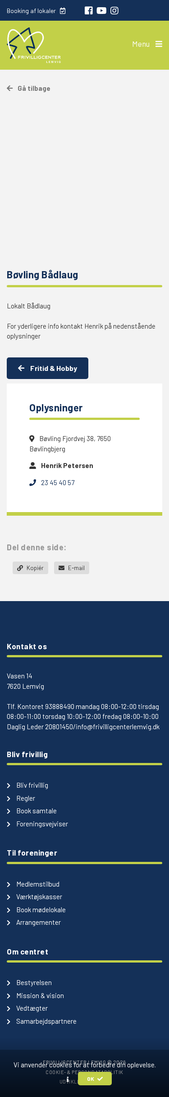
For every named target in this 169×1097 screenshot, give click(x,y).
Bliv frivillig (31, 785)
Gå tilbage (33, 88)
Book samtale (36, 811)
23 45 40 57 (57, 482)
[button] (68, 1079)
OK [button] (91, 1078)
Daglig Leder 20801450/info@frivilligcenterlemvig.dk (83, 726)
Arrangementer (38, 922)
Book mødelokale (40, 909)
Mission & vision (39, 995)
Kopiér (34, 567)
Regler (25, 798)
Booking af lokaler (32, 10)
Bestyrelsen (33, 982)
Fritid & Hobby (53, 368)
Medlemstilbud (37, 884)
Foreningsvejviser (41, 824)
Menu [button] (141, 43)
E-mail (76, 567)
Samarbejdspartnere (46, 1021)
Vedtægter (31, 1008)
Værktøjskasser (38, 896)
